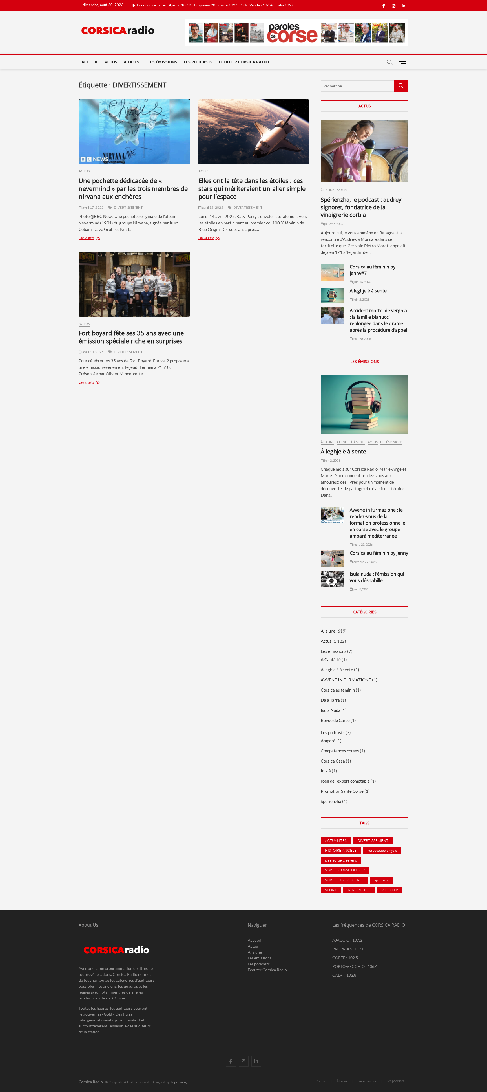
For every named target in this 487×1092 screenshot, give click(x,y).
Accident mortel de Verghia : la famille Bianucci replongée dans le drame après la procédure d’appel (378, 320)
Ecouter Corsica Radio (244, 62)
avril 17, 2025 (92, 207)
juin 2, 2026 (361, 299)
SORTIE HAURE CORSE (344, 880)
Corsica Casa (333, 760)
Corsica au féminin (338, 689)
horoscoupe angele (382, 850)
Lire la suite (95, 238)
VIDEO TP (389, 890)
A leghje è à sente (351, 442)
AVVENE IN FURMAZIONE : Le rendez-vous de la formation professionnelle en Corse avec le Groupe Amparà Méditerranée (377, 523)
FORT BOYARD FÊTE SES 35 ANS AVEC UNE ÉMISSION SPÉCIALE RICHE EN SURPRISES (131, 337)
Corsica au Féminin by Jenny (379, 553)
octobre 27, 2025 (365, 561)
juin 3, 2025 (361, 589)
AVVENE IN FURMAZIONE (346, 679)
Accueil (89, 62)
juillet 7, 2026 (333, 224)
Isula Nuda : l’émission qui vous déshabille (377, 577)
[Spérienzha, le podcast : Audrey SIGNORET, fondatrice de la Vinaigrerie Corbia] (364, 151)
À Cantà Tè (331, 659)
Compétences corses (340, 750)
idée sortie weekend (341, 860)
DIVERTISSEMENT (128, 207)
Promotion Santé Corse (342, 791)
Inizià (326, 770)
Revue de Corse (335, 720)
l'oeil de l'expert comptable (345, 780)
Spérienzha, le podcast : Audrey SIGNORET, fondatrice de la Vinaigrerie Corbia (361, 207)
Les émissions (163, 62)
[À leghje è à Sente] (332, 295)
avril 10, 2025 (92, 352)
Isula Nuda (330, 710)
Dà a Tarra (330, 700)
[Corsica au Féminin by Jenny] (332, 558)
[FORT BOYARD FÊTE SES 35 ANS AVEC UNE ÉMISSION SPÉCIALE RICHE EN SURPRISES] (134, 284)
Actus (110, 62)
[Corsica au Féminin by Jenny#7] (332, 272)
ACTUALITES (336, 840)
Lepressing (179, 1082)
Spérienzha (331, 801)
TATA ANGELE (359, 890)
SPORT (331, 890)
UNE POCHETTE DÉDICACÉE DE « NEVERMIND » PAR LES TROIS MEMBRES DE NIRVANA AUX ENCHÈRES (133, 188)
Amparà (328, 740)
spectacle (381, 880)
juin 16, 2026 (362, 282)
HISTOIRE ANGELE (341, 850)
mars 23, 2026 (363, 544)
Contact (321, 1081)
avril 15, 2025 (212, 207)
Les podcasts (198, 62)
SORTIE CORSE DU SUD (345, 870)
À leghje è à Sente (368, 291)
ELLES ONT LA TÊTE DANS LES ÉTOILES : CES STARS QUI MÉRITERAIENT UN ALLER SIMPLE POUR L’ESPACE (252, 188)
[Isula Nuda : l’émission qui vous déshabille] (332, 579)
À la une (133, 62)
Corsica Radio (91, 1081)
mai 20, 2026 (362, 338)
